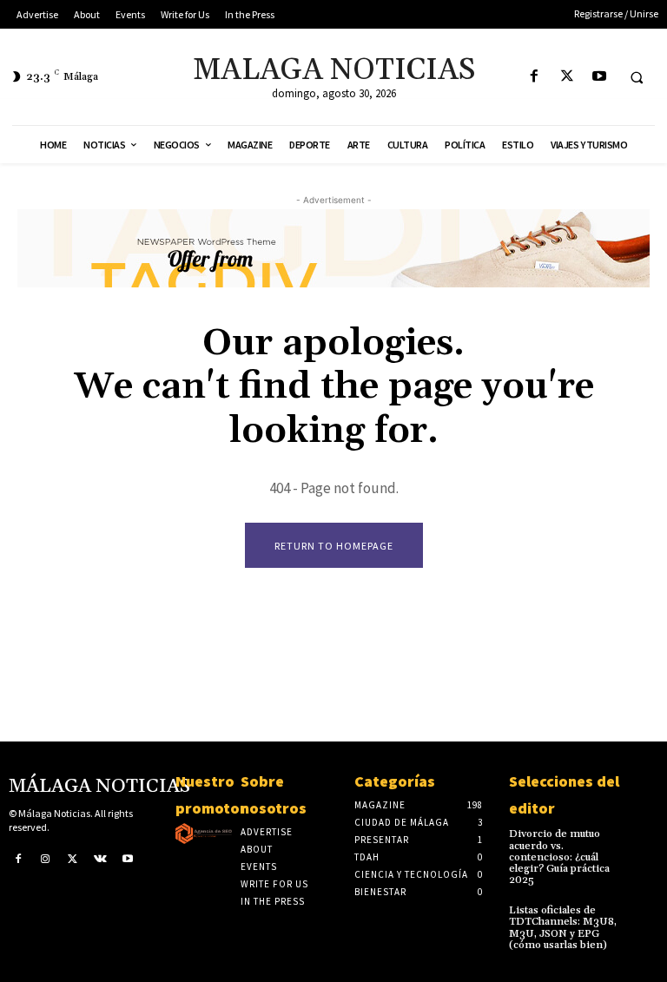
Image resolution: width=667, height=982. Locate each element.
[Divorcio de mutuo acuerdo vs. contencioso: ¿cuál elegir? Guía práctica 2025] (643, 839)
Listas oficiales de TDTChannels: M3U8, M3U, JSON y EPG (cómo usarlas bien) (563, 928)
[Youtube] (599, 77)
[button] (636, 77)
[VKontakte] (100, 857)
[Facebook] (534, 77)
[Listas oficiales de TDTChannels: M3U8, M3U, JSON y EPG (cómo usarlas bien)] (643, 916)
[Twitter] (566, 77)
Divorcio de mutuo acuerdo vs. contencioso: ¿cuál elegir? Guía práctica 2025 (559, 856)
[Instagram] (46, 857)
